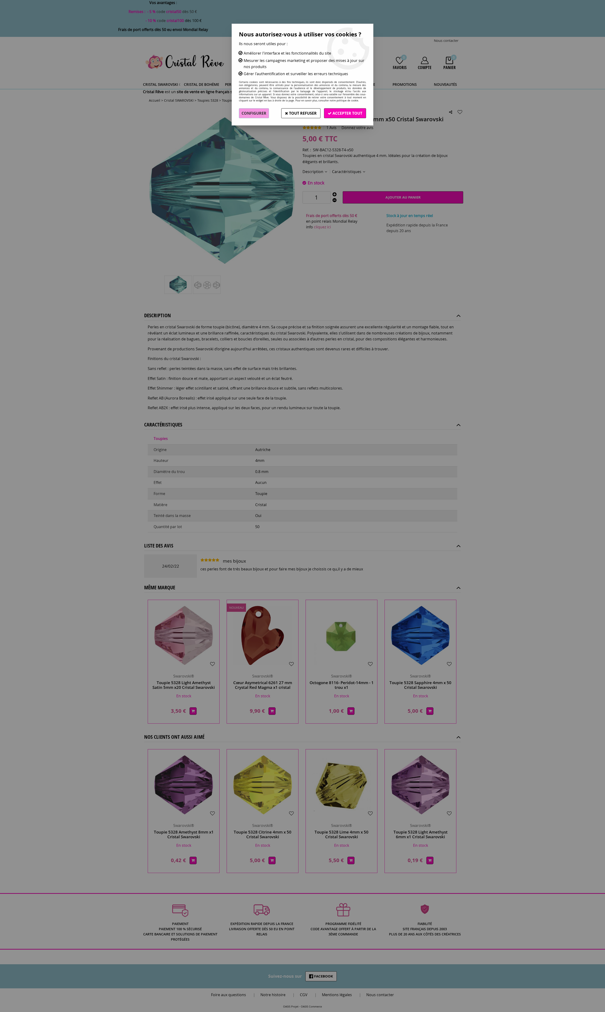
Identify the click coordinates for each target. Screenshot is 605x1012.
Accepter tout (347, 113)
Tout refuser (302, 113)
